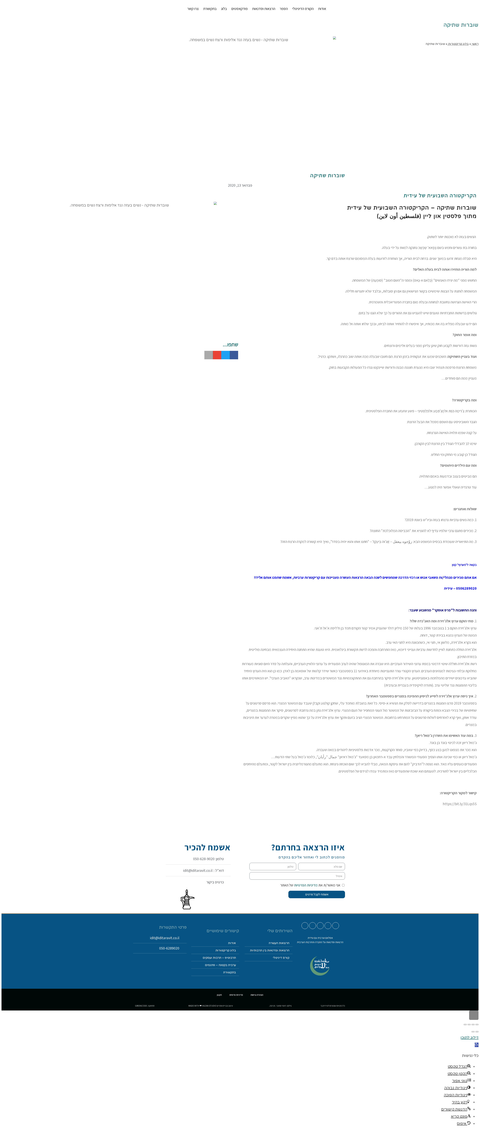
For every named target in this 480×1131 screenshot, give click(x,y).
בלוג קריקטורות (225, 950)
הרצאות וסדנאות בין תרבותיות (269, 950)
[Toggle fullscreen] (469, 1024)
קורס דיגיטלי (281, 958)
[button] (234, 355)
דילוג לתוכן (469, 1037)
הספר (284, 8)
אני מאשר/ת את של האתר (310, 885)
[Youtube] (335, 925)
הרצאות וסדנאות (263, 8)
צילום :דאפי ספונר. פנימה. (280, 1005)
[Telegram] (305, 925)
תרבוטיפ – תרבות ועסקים (219, 958)
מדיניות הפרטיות (305, 885)
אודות (322, 8)
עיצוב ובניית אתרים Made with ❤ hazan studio (210, 1005)
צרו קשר (193, 8)
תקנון (219, 994)
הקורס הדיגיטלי (303, 8)
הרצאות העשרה (279, 943)
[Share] (473, 1024)
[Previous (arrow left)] (477, 1031)
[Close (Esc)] (477, 1024)
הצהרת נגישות (256, 994)
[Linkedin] (312, 925)
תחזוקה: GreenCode (144, 1005)
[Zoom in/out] (465, 1024)
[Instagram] (328, 925)
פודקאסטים (239, 8)
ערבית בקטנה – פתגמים (220, 965)
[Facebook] (320, 925)
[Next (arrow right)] (473, 1031)
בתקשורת (229, 972)
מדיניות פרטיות (236, 994)
